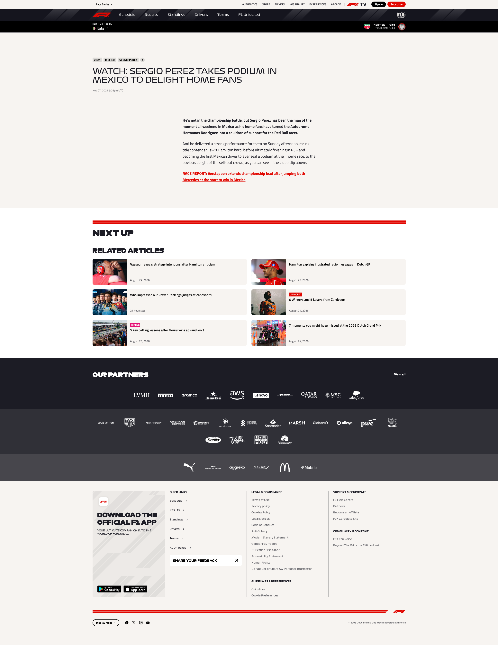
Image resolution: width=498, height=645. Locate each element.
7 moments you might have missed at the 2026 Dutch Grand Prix (335, 325)
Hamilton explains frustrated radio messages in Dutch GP (329, 264)
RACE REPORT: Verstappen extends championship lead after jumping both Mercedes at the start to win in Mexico (244, 176)
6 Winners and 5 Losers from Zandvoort (317, 299)
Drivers (201, 14)
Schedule (127, 14)
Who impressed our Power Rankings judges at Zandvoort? (171, 295)
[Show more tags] (142, 60)
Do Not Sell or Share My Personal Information (281, 569)
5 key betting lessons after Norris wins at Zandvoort (167, 330)
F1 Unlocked (249, 14)
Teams (223, 14)
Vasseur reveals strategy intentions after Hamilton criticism (172, 264)
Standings (176, 14)
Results (151, 14)
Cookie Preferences (264, 595)
